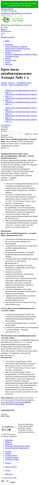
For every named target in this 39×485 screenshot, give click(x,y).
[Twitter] (5, 429)
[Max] (8, 13)
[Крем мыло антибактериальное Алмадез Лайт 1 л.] (21, 92)
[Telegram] (23, 13)
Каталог (8, 58)
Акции (7, 62)
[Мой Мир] (9, 429)
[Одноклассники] (7, 429)
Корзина (4, 29)
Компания (9, 44)
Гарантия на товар (12, 56)
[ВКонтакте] (3, 429)
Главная (4, 83)
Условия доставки (30, 54)
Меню (7, 41)
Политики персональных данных (16, 47)
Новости (8, 46)
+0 (2, 35)
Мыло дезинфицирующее (18, 85)
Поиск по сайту (11, 60)
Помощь (8, 52)
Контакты (8, 64)
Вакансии (15, 46)
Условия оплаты (18, 54)
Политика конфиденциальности (17, 49)
